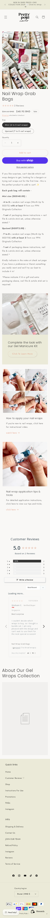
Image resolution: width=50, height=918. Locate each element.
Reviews (9, 857)
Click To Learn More (22, 353)
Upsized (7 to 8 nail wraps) (18, 131)
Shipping (5, 115)
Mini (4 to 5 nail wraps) (16, 124)
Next (44, 625)
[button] (6, 17)
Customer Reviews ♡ (14, 778)
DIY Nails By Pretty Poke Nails (21, 913)
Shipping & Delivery (14, 826)
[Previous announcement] (5, 5)
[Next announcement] (45, 5)
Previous (6, 625)
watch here (11, 432)
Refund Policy (11, 845)
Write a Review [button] (26, 580)
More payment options (25, 167)
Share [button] (17, 648)
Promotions (10, 796)
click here (11, 509)
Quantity (5, 137)
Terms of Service (12, 863)
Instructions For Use (14, 790)
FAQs (7, 802)
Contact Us (10, 832)
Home (8, 771)
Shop (7, 784)
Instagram (9, 809)
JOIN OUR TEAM (12, 839)
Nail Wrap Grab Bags (21, 644)
